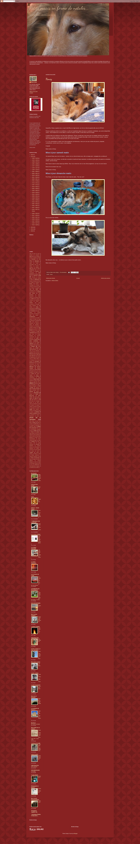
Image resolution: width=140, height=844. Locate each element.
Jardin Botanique (36, 353)
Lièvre (38, 364)
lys (40, 372)
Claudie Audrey (38, 297)
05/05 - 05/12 (35, 196)
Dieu (40, 308)
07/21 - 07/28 (35, 181)
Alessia (39, 257)
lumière (36, 372)
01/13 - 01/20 (35, 224)
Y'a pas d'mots (34, 775)
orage (40, 403)
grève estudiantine (33, 340)
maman (37, 376)
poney (39, 423)
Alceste (30, 257)
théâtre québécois (35, 455)
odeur (38, 402)
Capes (39, 286)
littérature (31, 366)
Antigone (31, 267)
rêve (37, 433)
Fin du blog (33, 771)
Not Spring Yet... (39, 640)
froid (38, 331)
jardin (30, 353)
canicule (35, 286)
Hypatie (36, 347)
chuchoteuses (32, 291)
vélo (35, 461)
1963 (30, 253)
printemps (37, 425)
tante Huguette (38, 449)
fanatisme (37, 324)
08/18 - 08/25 (35, 175)
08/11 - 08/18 (35, 177)
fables (30, 324)
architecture (31, 269)
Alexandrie (33, 259)
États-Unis (33, 320)
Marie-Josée (34, 82)
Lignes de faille (32, 365)
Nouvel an (31, 402)
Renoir (32, 431)
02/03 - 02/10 (35, 219)
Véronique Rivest (34, 463)
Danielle (37, 304)
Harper (37, 343)
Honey (49, 79)
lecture (30, 362)
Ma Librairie (34, 473)
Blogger (75, 833)
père (40, 413)
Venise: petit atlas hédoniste (39, 619)
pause (39, 410)
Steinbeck (31, 448)
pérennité (33, 414)
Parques (37, 409)
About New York (35, 637)
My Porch (33, 723)
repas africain (32, 433)
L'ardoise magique (35, 626)
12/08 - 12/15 (35, 162)
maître (38, 373)
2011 (32, 229)
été (37, 320)
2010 (32, 231)
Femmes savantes (33, 327)
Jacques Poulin (32, 351)
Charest (37, 287)
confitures (31, 300)
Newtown (35, 399)
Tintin (32, 457)
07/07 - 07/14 (35, 184)
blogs (35, 281)
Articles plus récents (50, 278)
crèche (37, 301)
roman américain (36, 434)
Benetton (33, 276)
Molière (37, 391)
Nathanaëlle (37, 396)
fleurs (40, 327)
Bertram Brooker (37, 278)
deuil (37, 308)
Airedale (37, 256)
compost (37, 298)
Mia (38, 384)
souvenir (37, 444)
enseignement (32, 316)
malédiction (31, 376)
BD (40, 275)
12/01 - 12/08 (35, 164)
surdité (37, 448)
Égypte (30, 312)
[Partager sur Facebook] (76, 272)
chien (37, 289)
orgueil (35, 406)
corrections (37, 300)
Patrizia (35, 410)
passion (30, 410)
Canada (37, 285)
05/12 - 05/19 (35, 194)
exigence (37, 323)
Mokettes (31, 391)
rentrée (37, 431)
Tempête (31, 452)
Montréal (36, 392)
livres (40, 369)
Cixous (33, 293)
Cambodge (31, 285)
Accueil (78, 278)
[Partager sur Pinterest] (78, 272)
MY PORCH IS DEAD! (35, 724)
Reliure (39, 430)
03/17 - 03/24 (35, 207)
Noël (40, 399)
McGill (36, 383)
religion (35, 430)
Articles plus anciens (105, 278)
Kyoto (38, 357)
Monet (30, 392)
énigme (36, 315)
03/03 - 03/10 (35, 213)
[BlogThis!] (73, 272)
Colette (32, 298)
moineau (37, 387)
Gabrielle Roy (32, 332)
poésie (35, 423)
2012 (32, 227)
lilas (38, 365)
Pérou (38, 414)
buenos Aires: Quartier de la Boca (39, 655)
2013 (32, 156)
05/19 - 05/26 (35, 192)
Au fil (32, 496)
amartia (30, 261)
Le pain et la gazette (35, 685)
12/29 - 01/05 (35, 158)
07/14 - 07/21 (35, 182)
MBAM (31, 383)
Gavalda (38, 332)
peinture (37, 411)
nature (30, 398)
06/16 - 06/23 (35, 186)
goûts (37, 338)
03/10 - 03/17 (35, 209)
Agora (30, 256)
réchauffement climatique (36, 429)
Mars (35, 380)
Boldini (32, 282)
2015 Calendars (34, 766)
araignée (37, 267)
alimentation (37, 260)
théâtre (30, 453)
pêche (32, 411)
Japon (38, 351)
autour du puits (34, 754)
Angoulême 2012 (32, 264)
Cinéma (39, 291)
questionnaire (34, 427)
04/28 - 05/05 (35, 198)
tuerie (30, 459)
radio (40, 427)
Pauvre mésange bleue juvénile (39, 514)
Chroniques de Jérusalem (34, 290)
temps (37, 452)
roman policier (32, 436)
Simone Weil (32, 442)
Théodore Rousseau (33, 456)
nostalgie (37, 401)
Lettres (35, 362)
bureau (30, 283)
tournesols (37, 457)
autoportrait (31, 272)
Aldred (35, 257)
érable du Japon (37, 319)
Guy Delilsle (37, 342)
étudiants (31, 323)
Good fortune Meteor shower (39, 527)
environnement (32, 317)
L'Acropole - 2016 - (39, 687)
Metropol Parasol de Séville (39, 701)
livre (36, 369)
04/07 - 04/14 (35, 203)
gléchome (31, 338)
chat (30, 289)
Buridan (37, 283)
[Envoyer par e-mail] (71, 272)
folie (36, 328)
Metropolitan (33, 384)
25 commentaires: (63, 272)
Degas (37, 306)
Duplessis (32, 309)
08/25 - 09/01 (35, 173)
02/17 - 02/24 (35, 215)
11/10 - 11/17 (35, 167)
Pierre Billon (31, 421)
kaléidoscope (33, 357)
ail (34, 256)
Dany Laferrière (32, 305)
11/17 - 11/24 (35, 165)
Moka (30, 388)
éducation (33, 310)
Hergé (30, 344)
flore (32, 328)
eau (36, 309)
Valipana (31, 460)
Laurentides (36, 361)
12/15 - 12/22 (35, 160)
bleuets (30, 281)
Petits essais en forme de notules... (59, 8)
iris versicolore (36, 350)
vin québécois (32, 467)
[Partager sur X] (75, 272)
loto (36, 370)
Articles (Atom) (55, 280)
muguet (30, 394)
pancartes (33, 407)
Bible (32, 279)
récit (31, 430)
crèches (31, 302)
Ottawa (39, 406)
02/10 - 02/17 (35, 217)
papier (38, 407)
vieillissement (36, 464)
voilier (37, 467)
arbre (30, 268)
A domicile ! (39, 605)
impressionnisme (32, 349)
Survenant (31, 449)
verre (40, 463)
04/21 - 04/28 (35, 200)
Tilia (40, 456)
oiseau (30, 403)
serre (38, 441)
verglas (39, 461)
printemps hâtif (32, 426)
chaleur (32, 287)
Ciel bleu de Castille (35, 743)
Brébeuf (37, 282)
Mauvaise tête (36, 381)
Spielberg (31, 445)
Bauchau (35, 275)
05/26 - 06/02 (35, 190)
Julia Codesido (38, 355)
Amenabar (37, 261)
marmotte (31, 380)
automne (37, 271)
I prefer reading (34, 673)
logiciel (32, 370)
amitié (30, 263)
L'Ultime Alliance (36, 358)
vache (38, 459)
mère (40, 383)
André (37, 263)
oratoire (32, 405)
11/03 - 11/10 (35, 169)
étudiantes (37, 321)
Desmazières (31, 308)
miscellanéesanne (35, 770)
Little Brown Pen (35, 765)
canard (30, 286)
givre (38, 336)
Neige (35, 398)
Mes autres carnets (35, 662)
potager (32, 425)
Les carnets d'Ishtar (35, 534)
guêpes (30, 342)
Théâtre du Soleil (37, 453)
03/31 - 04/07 (35, 205)
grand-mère (37, 339)
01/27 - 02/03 (35, 221)
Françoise (33, 331)
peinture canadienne (33, 413)
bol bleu (39, 281)
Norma (32, 401)
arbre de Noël (36, 268)
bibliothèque (37, 279)
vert (31, 464)
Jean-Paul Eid (32, 354)
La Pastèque (32, 360)
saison (39, 440)
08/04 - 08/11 (35, 179)
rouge (36, 437)
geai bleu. (31, 334)
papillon (30, 409)
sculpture (33, 441)
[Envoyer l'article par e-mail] (69, 272)
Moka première (36, 388)
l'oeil (30, 358)
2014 (32, 154)
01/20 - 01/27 (35, 223)
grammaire (31, 339)
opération (35, 403)
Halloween (31, 343)
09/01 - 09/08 (35, 171)
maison (32, 373)
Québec (39, 426)
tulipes (34, 459)
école (40, 309)
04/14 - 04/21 (35, 201)
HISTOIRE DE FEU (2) (39, 630)
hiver (35, 344)
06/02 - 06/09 (35, 188)
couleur (30, 301)
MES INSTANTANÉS (35, 603)
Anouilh (37, 265)
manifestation (32, 377)
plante (34, 422)
